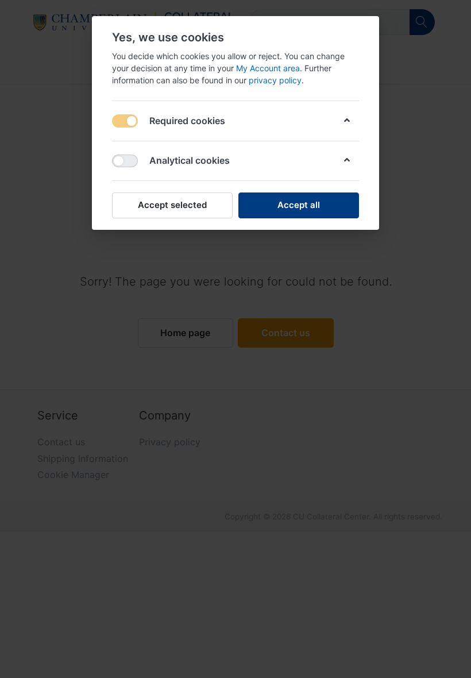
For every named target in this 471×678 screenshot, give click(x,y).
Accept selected (172, 204)
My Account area (268, 68)
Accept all (298, 204)
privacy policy (275, 80)
